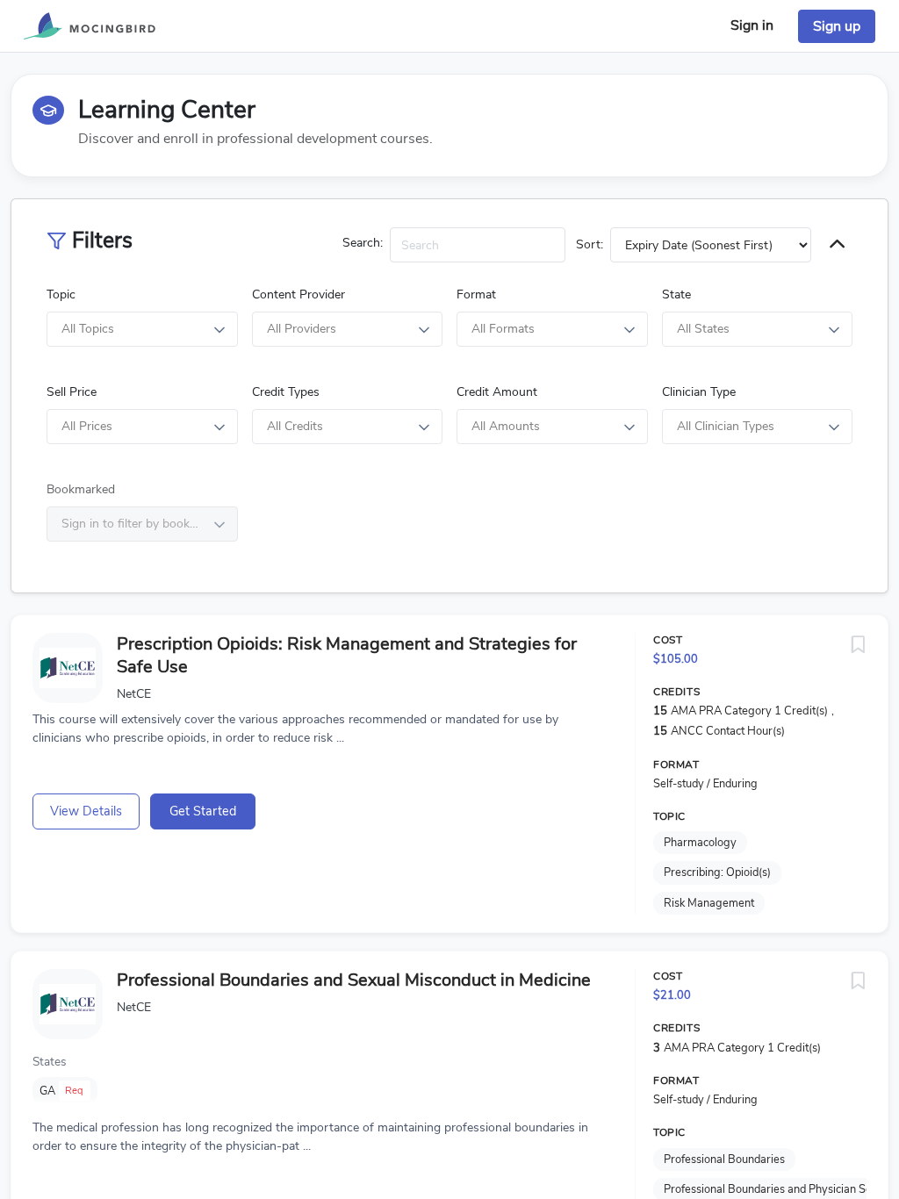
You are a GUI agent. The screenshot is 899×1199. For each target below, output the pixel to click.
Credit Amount (497, 392)
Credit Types (286, 392)
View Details (86, 811)
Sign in (751, 25)
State (676, 294)
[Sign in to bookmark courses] (858, 645)
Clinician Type (699, 392)
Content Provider (298, 294)
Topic (61, 294)
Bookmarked (81, 489)
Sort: (589, 244)
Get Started (202, 811)
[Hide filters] (837, 245)
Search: (362, 242)
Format (476, 294)
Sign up (836, 26)
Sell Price (72, 392)
